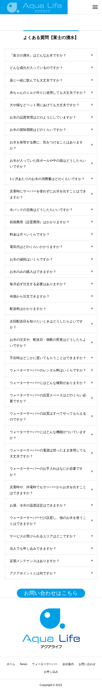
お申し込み (51, 671)
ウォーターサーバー (45, 664)
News (23, 664)
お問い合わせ (87, 664)
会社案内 (68, 664)
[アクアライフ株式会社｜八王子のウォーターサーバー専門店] (34, 7)
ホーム (11, 664)
